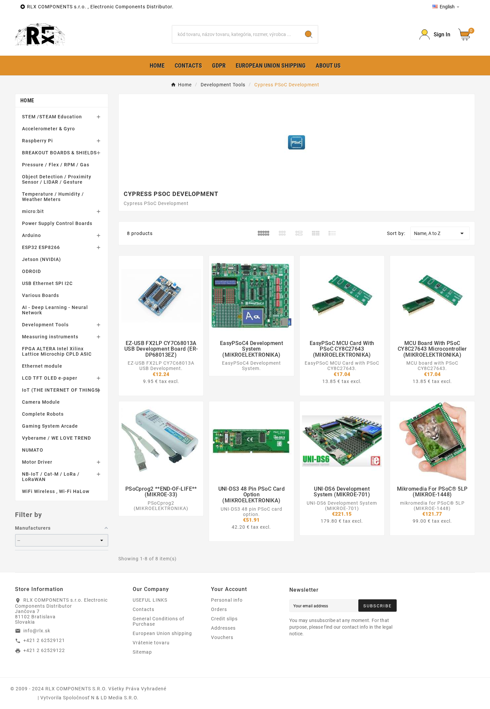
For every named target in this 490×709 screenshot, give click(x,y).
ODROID (31, 271)
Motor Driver (37, 462)
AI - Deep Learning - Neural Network (55, 310)
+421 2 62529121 (44, 640)
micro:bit (33, 211)
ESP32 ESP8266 (41, 247)
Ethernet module (42, 366)
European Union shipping (162, 633)
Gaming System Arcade (50, 426)
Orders (219, 609)
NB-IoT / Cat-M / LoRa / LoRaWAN (51, 476)
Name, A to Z (440, 233)
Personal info (227, 600)
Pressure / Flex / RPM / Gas (55, 164)
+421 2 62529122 (44, 650)
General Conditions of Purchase (158, 621)
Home (27, 100)
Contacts (143, 609)
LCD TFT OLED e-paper (49, 378)
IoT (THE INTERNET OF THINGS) (61, 390)
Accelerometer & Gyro (48, 128)
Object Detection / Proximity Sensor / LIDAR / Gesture (56, 179)
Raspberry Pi (37, 140)
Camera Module (41, 402)
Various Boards (40, 295)
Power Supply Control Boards (57, 223)
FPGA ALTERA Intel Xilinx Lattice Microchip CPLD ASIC (57, 351)
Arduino (31, 235)
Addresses (223, 628)
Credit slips (224, 618)
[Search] (308, 34)
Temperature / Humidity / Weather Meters (53, 196)
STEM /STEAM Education (52, 116)
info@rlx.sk (36, 630)
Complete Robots (43, 414)
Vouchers (222, 637)
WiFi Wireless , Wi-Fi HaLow (55, 491)
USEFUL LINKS (150, 600)
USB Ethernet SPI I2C (47, 283)
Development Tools (45, 324)
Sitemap (142, 652)
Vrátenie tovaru (151, 642)
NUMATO (32, 450)
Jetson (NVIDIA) (41, 259)
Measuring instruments (50, 336)
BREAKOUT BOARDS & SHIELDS (59, 152)
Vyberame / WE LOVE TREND (56, 438)
